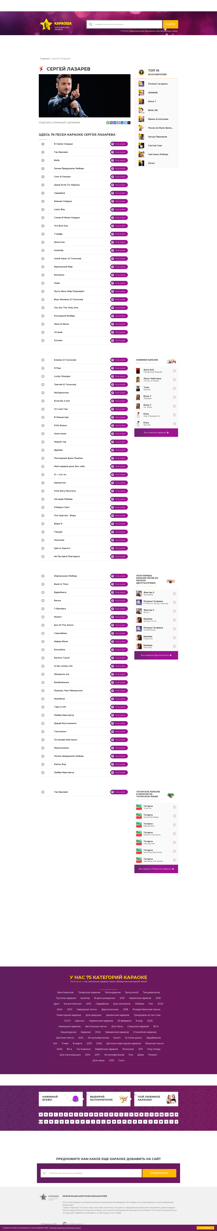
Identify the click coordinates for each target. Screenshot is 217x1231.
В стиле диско (133, 1037)
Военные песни (154, 1043)
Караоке (86, 1032)
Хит (55, 1043)
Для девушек (93, 1015)
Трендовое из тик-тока (147, 1015)
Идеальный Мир (63, 267)
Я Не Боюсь (60, 425)
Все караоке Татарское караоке (155, 869)
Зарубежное (153, 1037)
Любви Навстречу (64, 715)
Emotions (59, 275)
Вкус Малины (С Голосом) (68, 299)
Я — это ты (60, 474)
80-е (69, 1049)
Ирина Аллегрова (136, 31)
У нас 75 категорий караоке (108, 977)
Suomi (117, 1037)
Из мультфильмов (98, 1037)
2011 (140, 1049)
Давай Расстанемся (65, 723)
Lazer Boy (59, 209)
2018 (125, 1009)
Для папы (117, 1026)
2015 (111, 1060)
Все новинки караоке (155, 432)
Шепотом (59, 242)
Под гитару (153, 1049)
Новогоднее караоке (69, 1015)
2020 (59, 1049)
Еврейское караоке (106, 1049)
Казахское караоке (140, 998)
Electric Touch (62, 658)
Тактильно (60, 731)
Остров (58, 332)
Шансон (80, 1020)
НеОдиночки (61, 392)
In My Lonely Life (63, 666)
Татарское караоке (89, 992)
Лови (57, 283)
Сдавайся (59, 193)
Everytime (59, 649)
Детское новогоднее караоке (123, 1043)
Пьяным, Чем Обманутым (68, 690)
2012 (80, 1037)
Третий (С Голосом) (65, 384)
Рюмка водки (150, 31)
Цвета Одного (62, 548)
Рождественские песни (146, 1009)
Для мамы (99, 1060)
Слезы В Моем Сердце (67, 217)
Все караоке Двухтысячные (155, 655)
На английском (73, 1003)
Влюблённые (61, 682)
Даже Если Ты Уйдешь (67, 185)
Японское (128, 1049)
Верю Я (58, 523)
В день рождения (104, 998)
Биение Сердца (63, 201)
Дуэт (56, 1003)
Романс (152, 1054)
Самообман (60, 633)
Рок (131, 1054)
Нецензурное (68, 1032)
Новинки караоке (147, 360)
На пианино (84, 1049)
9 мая (65, 1043)
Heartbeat (59, 699)
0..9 (41, 1122)
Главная (44, 58)
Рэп (151, 1003)
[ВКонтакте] (114, 122)
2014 (87, 1054)
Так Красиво (61, 152)
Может (58, 617)
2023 (160, 1003)
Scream (58, 340)
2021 (122, 998)
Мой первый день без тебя (69, 466)
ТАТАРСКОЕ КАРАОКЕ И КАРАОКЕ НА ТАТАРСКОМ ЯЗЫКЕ (148, 794)
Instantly (59, 250)
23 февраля (124, 1020)
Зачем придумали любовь (69, 756)
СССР (67, 1020)
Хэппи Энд (60, 764)
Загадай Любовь (63, 499)
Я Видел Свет (62, 507)
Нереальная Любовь (65, 576)
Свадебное (102, 1003)
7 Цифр (58, 234)
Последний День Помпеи (68, 458)
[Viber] (111, 122)
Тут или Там (61, 409)
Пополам (59, 540)
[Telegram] (125, 122)
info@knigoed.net (75, 1224)
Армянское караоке (117, 1015)
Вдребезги (60, 592)
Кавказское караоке (117, 1032)
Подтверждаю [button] (205, 1228)
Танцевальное (151, 992)
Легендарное (113, 992)
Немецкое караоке (70, 1026)
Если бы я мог (62, 401)
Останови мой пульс (65, 739)
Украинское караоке (101, 1020)
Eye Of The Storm (63, 625)
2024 (60, 1009)
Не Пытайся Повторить (67, 556)
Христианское (65, 992)
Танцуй (58, 532)
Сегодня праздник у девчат (167, 31)
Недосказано (61, 748)
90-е (155, 1026)
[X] (128, 122)
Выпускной (131, 992)
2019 (89, 1043)
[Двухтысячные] (170, 580)
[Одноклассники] (118, 122)
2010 (69, 1009)
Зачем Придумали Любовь (69, 168)
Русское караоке (66, 998)
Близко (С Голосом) (65, 360)
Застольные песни (96, 1026)
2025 (150, 1020)
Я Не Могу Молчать (65, 491)
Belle (57, 160)
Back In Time (61, 584)
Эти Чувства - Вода (65, 515)
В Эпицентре (61, 417)
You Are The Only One (66, 307)
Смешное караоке (138, 1026)
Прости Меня (61, 324)
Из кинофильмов (114, 1054)
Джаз (141, 1054)
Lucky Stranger (62, 376)
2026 (99, 1043)
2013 (88, 1003)
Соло (121, 1060)
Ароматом (60, 483)
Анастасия (60, 433)
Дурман (58, 450)
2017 (97, 1054)
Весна (57, 600)
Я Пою (57, 368)
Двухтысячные (110, 1009)
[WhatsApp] (107, 122)
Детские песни (65, 1037)
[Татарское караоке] (170, 795)
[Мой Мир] (121, 122)
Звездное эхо (61, 674)
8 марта (77, 1043)
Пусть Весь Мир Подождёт (69, 291)
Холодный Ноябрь (64, 316)
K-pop (139, 1020)
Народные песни (87, 1009)
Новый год (60, 442)
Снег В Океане (62, 176)
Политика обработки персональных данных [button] (65, 1228)
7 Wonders (60, 609)
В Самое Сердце (63, 144)
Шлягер (85, 998)
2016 (158, 998)
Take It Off (60, 707)
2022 (98, 1032)
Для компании (121, 1003)
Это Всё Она (61, 226)
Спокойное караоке (144, 1032)
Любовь (139, 1003)
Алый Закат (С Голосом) (67, 258)
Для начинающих (70, 1054)
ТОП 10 (157, 72)
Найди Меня (61, 641)
